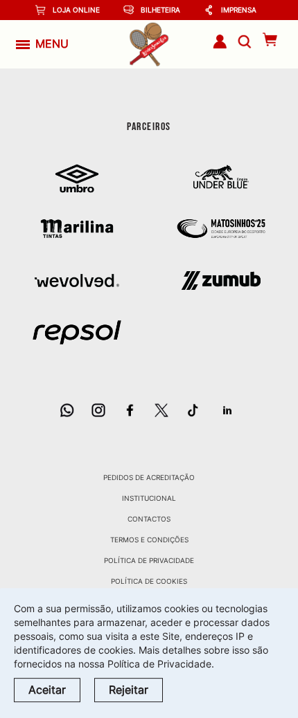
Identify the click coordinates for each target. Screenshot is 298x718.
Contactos (149, 519)
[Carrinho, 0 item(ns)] (270, 39)
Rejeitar (128, 690)
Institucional (149, 498)
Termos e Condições (149, 539)
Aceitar (47, 690)
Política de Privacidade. (160, 664)
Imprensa (238, 10)
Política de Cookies (149, 581)
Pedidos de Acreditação (149, 477)
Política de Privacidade (149, 560)
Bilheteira (160, 10)
